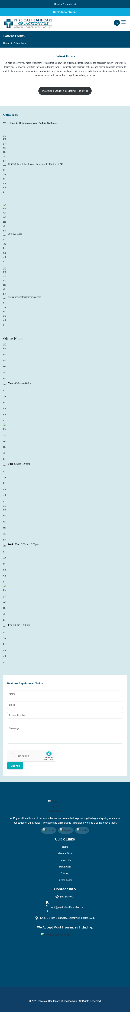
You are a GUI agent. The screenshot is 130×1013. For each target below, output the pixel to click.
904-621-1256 (15, 233)
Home (6, 43)
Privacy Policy (65, 880)
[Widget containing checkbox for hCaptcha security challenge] (31, 756)
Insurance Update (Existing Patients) (65, 90)
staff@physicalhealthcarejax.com (24, 297)
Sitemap (65, 873)
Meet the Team (65, 853)
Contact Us (65, 860)
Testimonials (65, 866)
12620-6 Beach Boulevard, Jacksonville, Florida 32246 (35, 164)
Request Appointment (65, 4)
